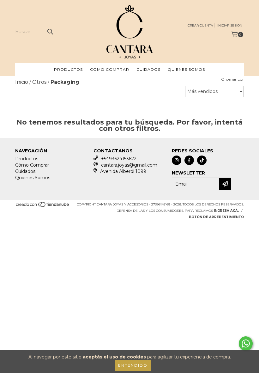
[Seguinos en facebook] (189, 160)
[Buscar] (50, 31)
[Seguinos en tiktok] (202, 160)
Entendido (133, 365)
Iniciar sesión (229, 25)
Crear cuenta (200, 25)
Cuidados (148, 69)
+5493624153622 (118, 159)
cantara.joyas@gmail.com (129, 165)
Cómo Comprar (109, 69)
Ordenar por (232, 79)
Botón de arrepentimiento (216, 217)
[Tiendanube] (42, 206)
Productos (68, 69)
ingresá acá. (226, 211)
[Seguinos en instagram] (176, 160)
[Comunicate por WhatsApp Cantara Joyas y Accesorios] (246, 343)
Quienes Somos (186, 69)
